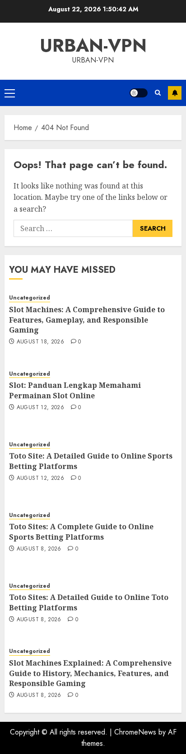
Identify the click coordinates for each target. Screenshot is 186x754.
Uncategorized (29, 298)
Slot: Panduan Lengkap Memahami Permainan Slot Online (75, 390)
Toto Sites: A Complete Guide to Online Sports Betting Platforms (81, 531)
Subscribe (174, 93)
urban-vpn (93, 45)
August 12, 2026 (40, 407)
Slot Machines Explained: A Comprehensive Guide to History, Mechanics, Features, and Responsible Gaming (90, 673)
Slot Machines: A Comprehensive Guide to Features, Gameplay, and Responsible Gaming (87, 319)
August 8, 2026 (39, 549)
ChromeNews (135, 732)
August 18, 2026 (40, 342)
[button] (10, 93)
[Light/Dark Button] (139, 92)
